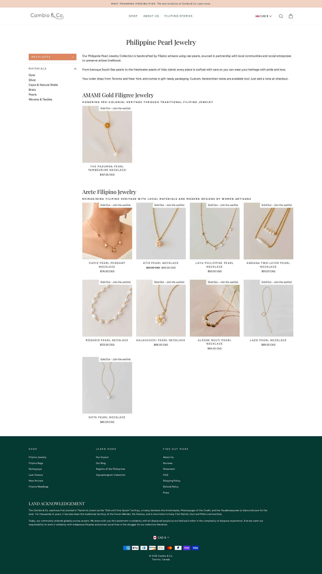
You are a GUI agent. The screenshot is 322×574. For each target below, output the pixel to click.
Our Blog (101, 463)
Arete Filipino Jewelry (109, 191)
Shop (133, 16)
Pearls (33, 94)
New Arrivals (36, 480)
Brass (32, 89)
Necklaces (40, 57)
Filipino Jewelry (37, 457)
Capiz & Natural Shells (43, 85)
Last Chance (36, 474)
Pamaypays (35, 469)
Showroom (169, 469)
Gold (32, 75)
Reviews (168, 463)
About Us (151, 16)
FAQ (165, 474)
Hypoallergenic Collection (110, 474)
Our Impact (102, 457)
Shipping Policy (172, 480)
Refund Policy (171, 486)
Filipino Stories (179, 16)
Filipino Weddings (38, 486)
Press (166, 492)
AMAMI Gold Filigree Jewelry (118, 94)
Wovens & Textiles (40, 99)
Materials (38, 68)
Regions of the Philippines (110, 469)
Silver (32, 80)
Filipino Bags (36, 463)
